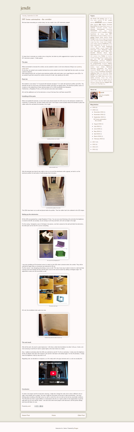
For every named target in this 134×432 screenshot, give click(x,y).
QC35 (95, 65)
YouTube (100, 84)
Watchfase (92, 82)
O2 (106, 56)
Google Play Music (94, 42)
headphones (105, 43)
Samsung (109, 67)
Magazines (105, 49)
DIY (110, 34)
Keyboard (109, 46)
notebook (95, 56)
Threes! (103, 77)
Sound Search (98, 74)
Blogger (101, 26)
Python (110, 63)
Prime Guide (106, 62)
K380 (96, 46)
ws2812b (92, 84)
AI (103, 20)
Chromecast (109, 29)
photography (108, 59)
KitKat (97, 48)
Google (92, 39)
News (110, 53)
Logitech (99, 49)
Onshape (92, 57)
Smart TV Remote (94, 71)
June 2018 (97, 129)
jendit (25, 8)
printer (110, 62)
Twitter (99, 80)
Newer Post (26, 415)
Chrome (92, 29)
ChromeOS (93, 30)
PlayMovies (102, 60)
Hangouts (100, 43)
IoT (111, 45)
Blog (98, 26)
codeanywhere (93, 32)
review (102, 67)
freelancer (109, 35)
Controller (104, 32)
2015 (94, 144)
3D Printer (93, 18)
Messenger (97, 51)
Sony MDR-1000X (104, 73)
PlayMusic (109, 60)
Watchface (109, 80)
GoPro (91, 43)
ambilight (110, 20)
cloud (105, 30)
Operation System (99, 57)
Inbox (104, 45)
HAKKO (95, 43)
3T (108, 18)
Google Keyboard (100, 40)
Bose (104, 26)
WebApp (97, 82)
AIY (106, 20)
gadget (92, 37)
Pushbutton (104, 63)
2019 (94, 107)
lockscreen (93, 49)
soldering (93, 73)
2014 (94, 147)
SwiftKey (92, 76)
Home (54, 415)
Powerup (101, 62)
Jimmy (91, 46)
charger (110, 27)
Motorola (99, 53)
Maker (91, 51)
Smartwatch (109, 71)
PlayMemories (94, 60)
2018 (94, 110)
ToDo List (110, 79)
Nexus (98, 54)
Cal (111, 26)
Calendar (92, 27)
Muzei (105, 53)
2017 (94, 142)
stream (110, 74)
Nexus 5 (102, 54)
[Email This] (35, 406)
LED (110, 48)
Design (102, 34)
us (102, 80)
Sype (97, 76)
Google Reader (103, 42)
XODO (96, 84)
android (98, 22)
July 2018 (97, 126)
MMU (111, 51)
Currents (109, 32)
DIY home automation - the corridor (100, 120)
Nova (99, 56)
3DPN (106, 18)
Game (97, 37)
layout (107, 48)
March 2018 (97, 136)
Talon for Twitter (108, 76)
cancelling (105, 27)
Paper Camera (108, 57)
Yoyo (104, 84)
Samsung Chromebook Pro (98, 68)
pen (102, 59)
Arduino (104, 24)
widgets (107, 82)
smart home (108, 70)
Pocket (92, 62)
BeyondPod (93, 26)
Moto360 (92, 53)
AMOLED (92, 22)
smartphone (102, 71)
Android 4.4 (105, 22)
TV (94, 80)
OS (104, 57)
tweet (96, 80)
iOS (109, 45)
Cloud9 (110, 30)
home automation (95, 45)
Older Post (81, 415)
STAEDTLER (105, 74)
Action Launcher (98, 20)
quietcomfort (101, 65)
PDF (99, 59)
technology (97, 77)
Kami (100, 46)
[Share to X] (39, 406)
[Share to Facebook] (40, 406)
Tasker (92, 77)
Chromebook (101, 29)
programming (97, 63)
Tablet (99, 76)
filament (101, 35)
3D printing (100, 18)
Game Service (104, 37)
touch (91, 80)
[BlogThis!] (37, 406)
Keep (103, 46)
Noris (108, 54)
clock (100, 30)
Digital (106, 34)
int (106, 45)
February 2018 (98, 138)
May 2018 (97, 131)
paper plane (93, 59)
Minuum (103, 51)
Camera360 (99, 27)
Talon (103, 76)
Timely (110, 77)
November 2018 (99, 114)
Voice (105, 80)
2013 (94, 149)
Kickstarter (92, 48)
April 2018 (97, 134)
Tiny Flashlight (104, 79)
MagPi (110, 49)
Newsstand (93, 54)
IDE (101, 45)
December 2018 (99, 112)
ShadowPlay (93, 70)
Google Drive (105, 38)
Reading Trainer (94, 66)
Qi (97, 65)
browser (108, 26)
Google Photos (108, 40)
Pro (91, 63)
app (100, 24)
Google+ (109, 42)
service (110, 68)
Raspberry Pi (108, 65)
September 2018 (99, 117)
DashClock (93, 34)
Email (98, 35)
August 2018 (98, 124)
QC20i (92, 65)
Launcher (102, 48)
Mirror (107, 51)
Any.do (96, 24)
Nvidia (103, 56)
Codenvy (99, 32)
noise (105, 54)
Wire (111, 82)
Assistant (109, 24)
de (98, 34)
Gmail (110, 37)
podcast (96, 62)
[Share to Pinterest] (42, 406)
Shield (98, 70)
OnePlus (110, 56)
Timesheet (93, 79)
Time (107, 77)
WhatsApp (102, 82)
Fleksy (105, 35)
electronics (93, 35)
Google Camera (98, 38)
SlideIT (102, 70)
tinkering (98, 79)
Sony (97, 73)
